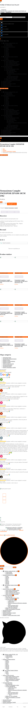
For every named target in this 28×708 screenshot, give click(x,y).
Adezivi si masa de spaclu (8, 60)
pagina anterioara (4, 155)
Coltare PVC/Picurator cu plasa (12, 69)
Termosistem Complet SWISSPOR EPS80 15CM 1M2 (6, 281)
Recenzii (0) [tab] (11, 212)
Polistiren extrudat (6, 82)
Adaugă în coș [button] (4, 276)
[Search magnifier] (1, 19)
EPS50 (6, 51)
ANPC (4, 508)
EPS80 (6, 48)
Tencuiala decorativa (7, 81)
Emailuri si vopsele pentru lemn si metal (11, 86)
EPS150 (7, 54)
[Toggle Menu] (1, 0)
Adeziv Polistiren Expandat (11, 62)
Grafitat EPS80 (8, 44)
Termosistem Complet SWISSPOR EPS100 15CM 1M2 (6, 345)
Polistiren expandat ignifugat (9, 46)
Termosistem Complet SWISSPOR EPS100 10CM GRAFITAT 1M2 (21, 281)
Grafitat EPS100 (9, 45)
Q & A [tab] (16, 212)
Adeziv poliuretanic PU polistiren (12, 64)
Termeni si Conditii (7, 509)
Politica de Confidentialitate (9, 510)
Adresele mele (18, 11)
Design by (7, 535)
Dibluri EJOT (11, 72)
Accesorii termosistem (7, 66)
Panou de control (3, 11)
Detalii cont (23, 11)
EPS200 (7, 55)
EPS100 (7, 49)
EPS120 (7, 53)
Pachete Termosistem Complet (9, 83)
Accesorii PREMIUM (10, 70)
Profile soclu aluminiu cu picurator (12, 80)
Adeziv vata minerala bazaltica (12, 65)
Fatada (6, 57)
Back (7, 658)
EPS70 (6, 50)
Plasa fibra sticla (8, 67)
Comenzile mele (11, 11)
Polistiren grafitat (6, 360)
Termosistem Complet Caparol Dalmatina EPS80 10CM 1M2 (6, 313)
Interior (7, 59)
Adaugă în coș (12, 203)
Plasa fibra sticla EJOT (13, 77)
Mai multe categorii (4, 88)
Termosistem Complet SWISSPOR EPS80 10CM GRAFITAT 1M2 (21, 313)
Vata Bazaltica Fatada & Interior (9, 358)
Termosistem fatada (7, 84)
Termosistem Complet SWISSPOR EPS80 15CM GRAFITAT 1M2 (21, 345)
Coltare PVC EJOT (12, 71)
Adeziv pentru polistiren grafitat (12, 61)
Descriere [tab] (4, 212)
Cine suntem (5, 512)
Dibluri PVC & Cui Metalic (11, 78)
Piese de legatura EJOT (13, 76)
